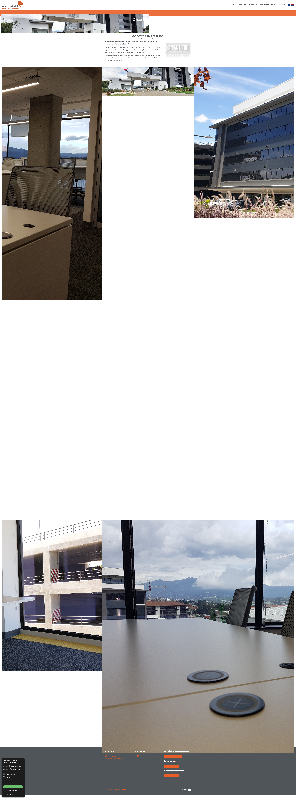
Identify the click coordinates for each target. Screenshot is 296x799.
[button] (13, 794)
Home (233, 5)
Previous (4, 409)
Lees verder (12, 771)
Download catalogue (171, 766)
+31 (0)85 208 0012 (114, 756)
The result (253, 5)
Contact (282, 5)
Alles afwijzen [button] (13, 790)
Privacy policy (109, 789)
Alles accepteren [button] (13, 787)
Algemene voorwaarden (121, 789)
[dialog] (13, 777)
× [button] (23, 759)
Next (291, 409)
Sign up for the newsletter (173, 756)
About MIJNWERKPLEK (267, 5)
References (242, 5)
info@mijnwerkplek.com (115, 758)
